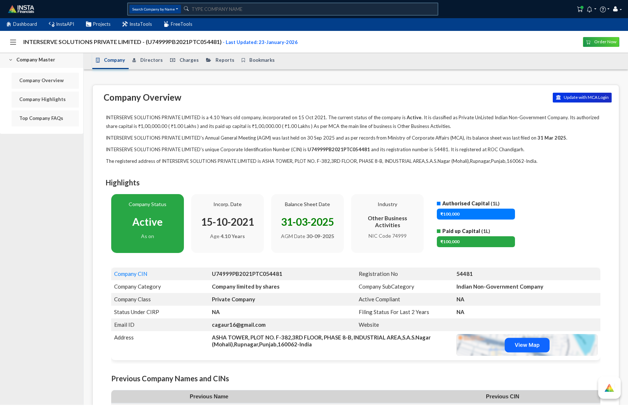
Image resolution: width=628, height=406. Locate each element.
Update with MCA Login (586, 97)
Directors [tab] (151, 60)
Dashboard (25, 24)
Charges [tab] (189, 60)
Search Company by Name (153, 9)
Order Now (604, 41)
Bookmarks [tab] (262, 60)
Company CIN (130, 273)
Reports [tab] (225, 60)
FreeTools (181, 24)
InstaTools (140, 24)
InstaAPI (65, 24)
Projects (101, 24)
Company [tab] (114, 60)
